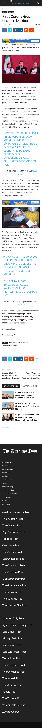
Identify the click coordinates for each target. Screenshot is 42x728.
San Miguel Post (11, 631)
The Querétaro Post (13, 565)
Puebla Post (9, 691)
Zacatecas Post (11, 711)
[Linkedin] (20, 30)
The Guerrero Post (13, 572)
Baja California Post (13, 532)
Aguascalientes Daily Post (17, 625)
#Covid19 (9, 274)
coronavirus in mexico (10, 345)
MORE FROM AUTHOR (29, 386)
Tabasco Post (10, 538)
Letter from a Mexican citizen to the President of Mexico (27, 406)
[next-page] (7, 426)
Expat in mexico (11, 493)
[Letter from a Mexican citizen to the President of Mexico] (8, 406)
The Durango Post (12, 598)
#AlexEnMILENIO (14, 288)
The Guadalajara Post (14, 585)
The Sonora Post (12, 685)
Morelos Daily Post (13, 618)
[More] (37, 30)
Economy (8, 479)
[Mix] (26, 30)
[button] (4, 3)
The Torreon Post (12, 698)
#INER (33, 263)
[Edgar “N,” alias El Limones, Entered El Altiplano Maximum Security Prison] (8, 417)
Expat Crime (9, 490)
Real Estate (6, 472)
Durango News (7, 409)
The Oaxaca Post (12, 552)
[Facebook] (4, 30)
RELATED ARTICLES (11, 386)
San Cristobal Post (13, 558)
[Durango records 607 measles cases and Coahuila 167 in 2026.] (8, 395)
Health (11, 9)
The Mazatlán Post (13, 592)
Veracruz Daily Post (13, 705)
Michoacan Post (11, 645)
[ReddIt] (31, 30)
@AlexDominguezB (16, 284)
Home (4, 9)
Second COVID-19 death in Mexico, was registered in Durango (10, 375)
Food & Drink (7, 504)
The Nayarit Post (12, 678)
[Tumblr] (15, 30)
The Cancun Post (12, 525)
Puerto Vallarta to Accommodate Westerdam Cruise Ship (31, 375)
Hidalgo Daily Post (12, 638)
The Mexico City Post (14, 605)
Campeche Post (11, 545)
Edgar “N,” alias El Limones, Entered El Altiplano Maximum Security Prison (27, 417)
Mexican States (8, 469)
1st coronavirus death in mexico (19, 343)
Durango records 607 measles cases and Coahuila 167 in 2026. (24, 395)
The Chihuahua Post (13, 671)
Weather (8, 497)
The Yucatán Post (12, 518)
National (11, 12)
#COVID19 (9, 140)
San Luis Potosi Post (14, 651)
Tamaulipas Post (12, 658)
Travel (4, 483)
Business (5, 476)
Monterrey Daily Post (14, 578)
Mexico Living (7, 486)
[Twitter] (10, 30)
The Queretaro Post (13, 665)
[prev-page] (3, 426)
